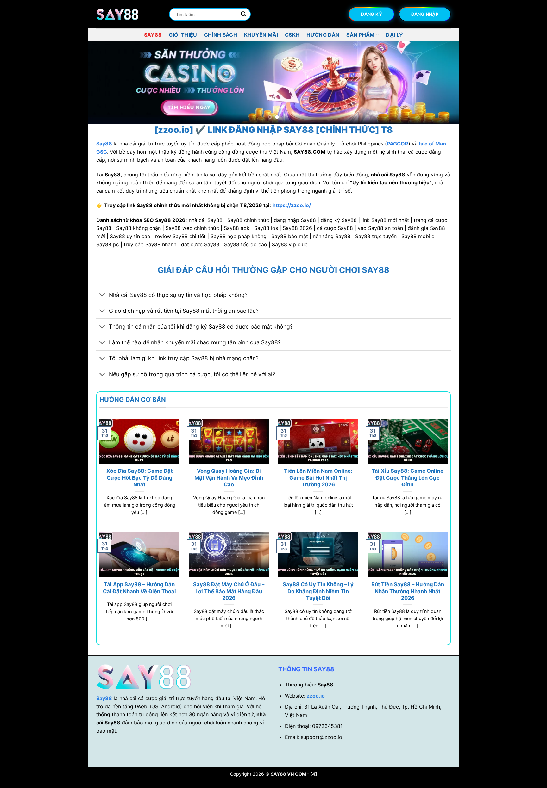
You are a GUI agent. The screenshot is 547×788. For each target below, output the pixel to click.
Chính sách (220, 35)
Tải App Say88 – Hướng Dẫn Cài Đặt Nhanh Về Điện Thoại (139, 587)
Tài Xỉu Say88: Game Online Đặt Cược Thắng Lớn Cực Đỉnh (407, 478)
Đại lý (394, 35)
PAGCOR (397, 143)
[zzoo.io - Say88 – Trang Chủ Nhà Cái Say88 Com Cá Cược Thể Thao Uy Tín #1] (128, 14)
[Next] (443, 82)
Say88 (153, 35)
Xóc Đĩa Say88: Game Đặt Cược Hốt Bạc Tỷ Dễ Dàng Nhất (139, 478)
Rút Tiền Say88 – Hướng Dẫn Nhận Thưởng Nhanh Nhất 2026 (407, 591)
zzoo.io (316, 696)
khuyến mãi (261, 35)
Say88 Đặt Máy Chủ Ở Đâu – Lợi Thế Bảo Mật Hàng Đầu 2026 (228, 591)
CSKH (292, 35)
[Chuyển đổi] (102, 295)
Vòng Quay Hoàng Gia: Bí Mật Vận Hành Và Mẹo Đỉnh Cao (228, 478)
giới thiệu (183, 35)
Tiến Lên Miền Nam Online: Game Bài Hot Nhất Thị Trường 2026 (318, 478)
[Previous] (104, 82)
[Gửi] (243, 14)
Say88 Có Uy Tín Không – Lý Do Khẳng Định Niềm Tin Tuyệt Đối (318, 591)
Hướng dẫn (322, 35)
